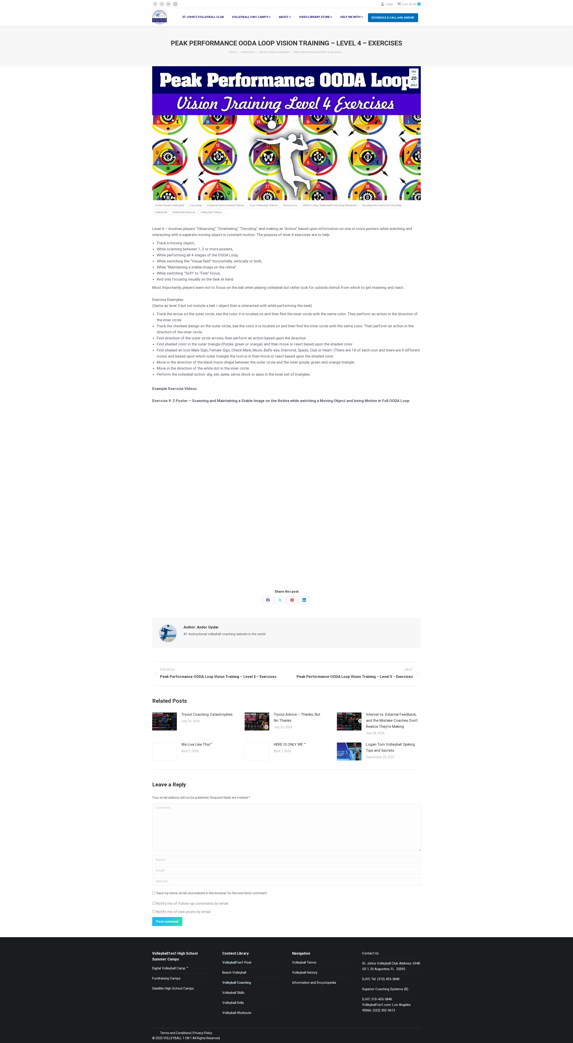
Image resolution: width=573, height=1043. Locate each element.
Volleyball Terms (304, 962)
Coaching (196, 205)
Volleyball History (304, 973)
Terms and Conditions (175, 1033)
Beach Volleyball (234, 973)
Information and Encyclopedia (314, 983)
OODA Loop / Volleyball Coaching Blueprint (330, 205)
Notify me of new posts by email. (183, 911)
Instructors (290, 205)
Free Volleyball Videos (264, 205)
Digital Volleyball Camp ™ (170, 968)
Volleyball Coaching (236, 983)
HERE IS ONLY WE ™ (290, 744)
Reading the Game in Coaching (381, 205)
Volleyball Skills (233, 993)
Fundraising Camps (166, 978)
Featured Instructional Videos (225, 205)
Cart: (410, 4)
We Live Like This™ (196, 744)
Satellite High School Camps (173, 988)
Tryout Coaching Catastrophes (207, 714)
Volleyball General (183, 212)
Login (389, 4)
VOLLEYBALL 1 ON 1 (177, 1038)
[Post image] (164, 721)
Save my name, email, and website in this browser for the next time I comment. (211, 893)
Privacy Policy (202, 1033)
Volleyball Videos (211, 212)
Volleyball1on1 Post (236, 962)
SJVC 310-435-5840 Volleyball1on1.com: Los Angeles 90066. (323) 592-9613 (386, 1004)
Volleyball (161, 212)
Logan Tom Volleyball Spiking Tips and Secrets (390, 747)
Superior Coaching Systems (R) (385, 989)
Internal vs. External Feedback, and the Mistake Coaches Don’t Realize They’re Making (392, 720)
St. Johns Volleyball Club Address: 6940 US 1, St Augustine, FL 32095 (391, 966)
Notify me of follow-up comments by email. (192, 903)
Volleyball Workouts (236, 1013)
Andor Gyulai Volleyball (169, 205)
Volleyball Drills (233, 1003)
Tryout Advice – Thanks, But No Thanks (297, 717)
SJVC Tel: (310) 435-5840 (381, 979)
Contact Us (370, 953)
